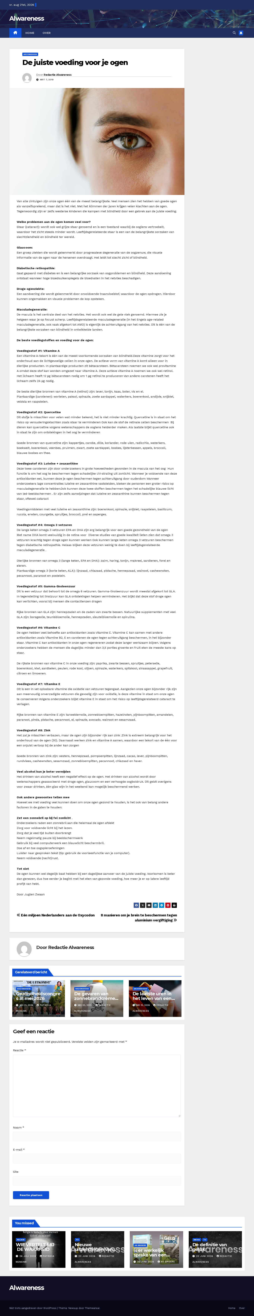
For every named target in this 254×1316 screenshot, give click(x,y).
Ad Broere (140, 1245)
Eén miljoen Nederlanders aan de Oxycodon (57, 915)
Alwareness (26, 18)
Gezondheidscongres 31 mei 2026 (38, 996)
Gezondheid (30, 54)
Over (47, 33)
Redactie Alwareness (57, 74)
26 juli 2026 (28, 1256)
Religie (21, 1240)
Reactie (19, 1050)
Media (197, 1240)
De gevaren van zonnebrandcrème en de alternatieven (95, 998)
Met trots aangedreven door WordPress (33, 1308)
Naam (18, 1127)
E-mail (19, 1149)
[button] (234, 33)
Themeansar (92, 1308)
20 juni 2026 (87, 1256)
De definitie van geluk (209, 1247)
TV (77, 1240)
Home (29, 33)
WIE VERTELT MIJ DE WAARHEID (35, 1247)
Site (15, 1171)
